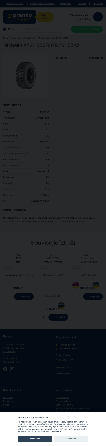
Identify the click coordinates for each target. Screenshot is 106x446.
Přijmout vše (35, 438)
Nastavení (56, 431)
